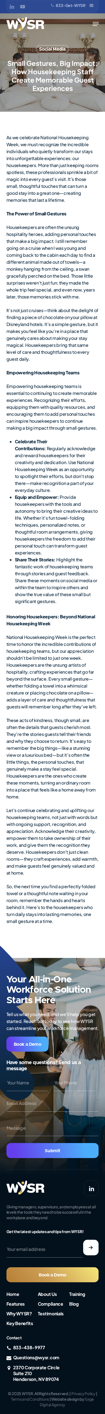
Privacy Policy (83, 1393)
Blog (74, 1304)
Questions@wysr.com (36, 1357)
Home (12, 1294)
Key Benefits (19, 1323)
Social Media (52, 49)
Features (15, 1304)
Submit (52, 1151)
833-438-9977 (29, 1347)
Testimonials (51, 1313)
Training (77, 1294)
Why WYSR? (19, 1313)
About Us (47, 1294)
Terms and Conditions (30, 1398)
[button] (96, 24)
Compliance (50, 1304)
